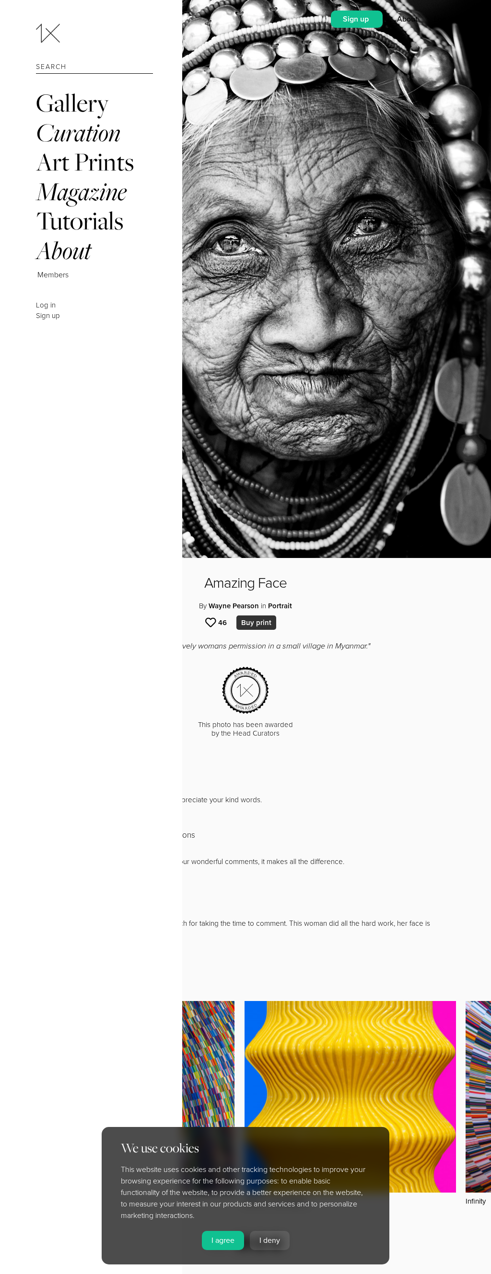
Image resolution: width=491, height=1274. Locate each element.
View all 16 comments (88, 950)
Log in (46, 305)
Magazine (81, 191)
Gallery (72, 102)
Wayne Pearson (234, 606)
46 (222, 622)
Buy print (256, 622)
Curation (78, 132)
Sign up (48, 315)
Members (53, 275)
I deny (269, 1240)
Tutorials (79, 220)
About (63, 250)
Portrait (280, 606)
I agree (222, 1240)
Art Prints (85, 161)
